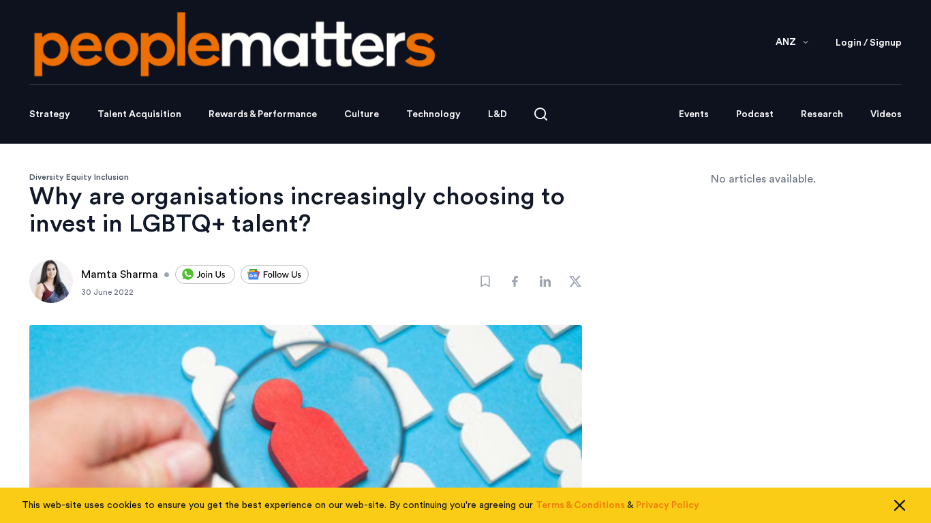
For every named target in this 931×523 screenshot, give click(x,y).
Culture (361, 114)
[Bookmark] (485, 281)
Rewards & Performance (263, 114)
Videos (886, 114)
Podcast (755, 114)
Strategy (49, 114)
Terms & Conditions (580, 505)
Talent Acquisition (139, 114)
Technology (433, 114)
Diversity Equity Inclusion (79, 177)
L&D (497, 114)
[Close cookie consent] (899, 505)
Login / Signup (869, 43)
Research (822, 114)
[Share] (515, 281)
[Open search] (540, 114)
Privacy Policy (667, 505)
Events (694, 114)
